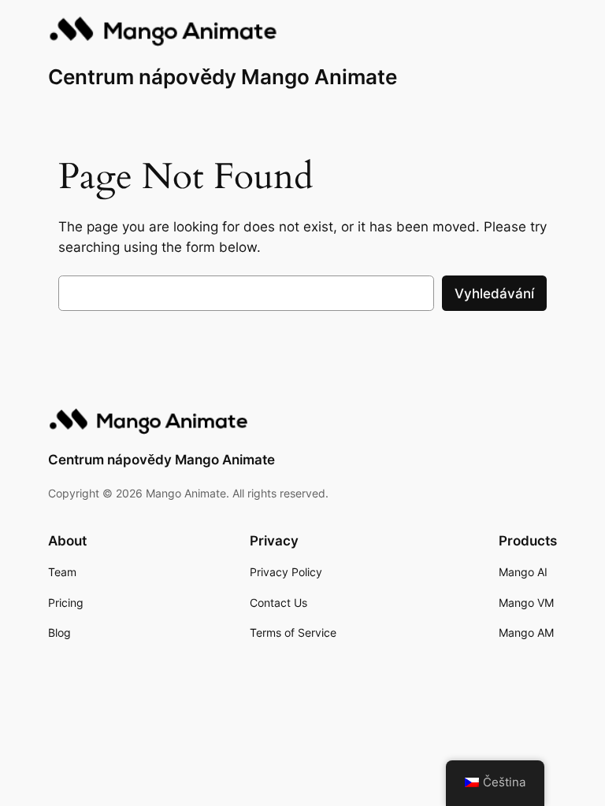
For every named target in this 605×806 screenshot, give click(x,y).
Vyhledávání (494, 293)
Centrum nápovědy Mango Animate (222, 77)
